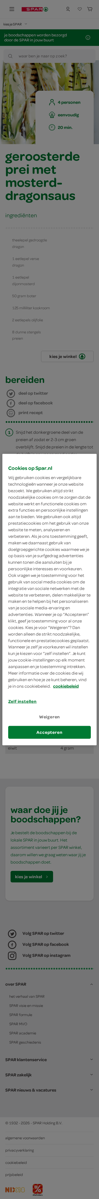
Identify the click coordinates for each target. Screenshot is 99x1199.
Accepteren (49, 732)
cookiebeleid (66, 686)
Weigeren (49, 716)
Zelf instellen (22, 701)
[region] (49, 599)
